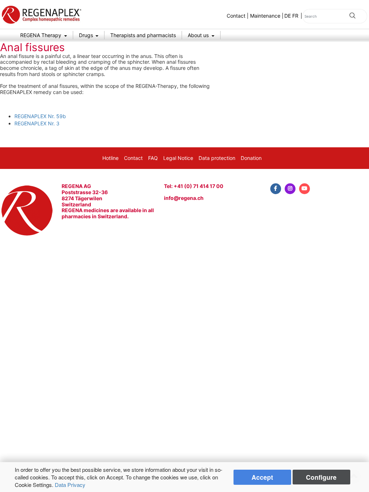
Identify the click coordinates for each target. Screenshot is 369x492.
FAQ (153, 158)
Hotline (110, 158)
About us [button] (199, 35)
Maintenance (265, 16)
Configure (321, 477)
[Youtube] (304, 188)
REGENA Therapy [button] (41, 35)
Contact (236, 16)
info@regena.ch (184, 198)
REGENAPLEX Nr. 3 (36, 123)
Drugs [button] (86, 35)
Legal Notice (178, 158)
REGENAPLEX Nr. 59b (40, 116)
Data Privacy (70, 484)
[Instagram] (290, 188)
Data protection (217, 158)
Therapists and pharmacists (143, 35)
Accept (262, 477)
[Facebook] (275, 188)
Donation (251, 158)
